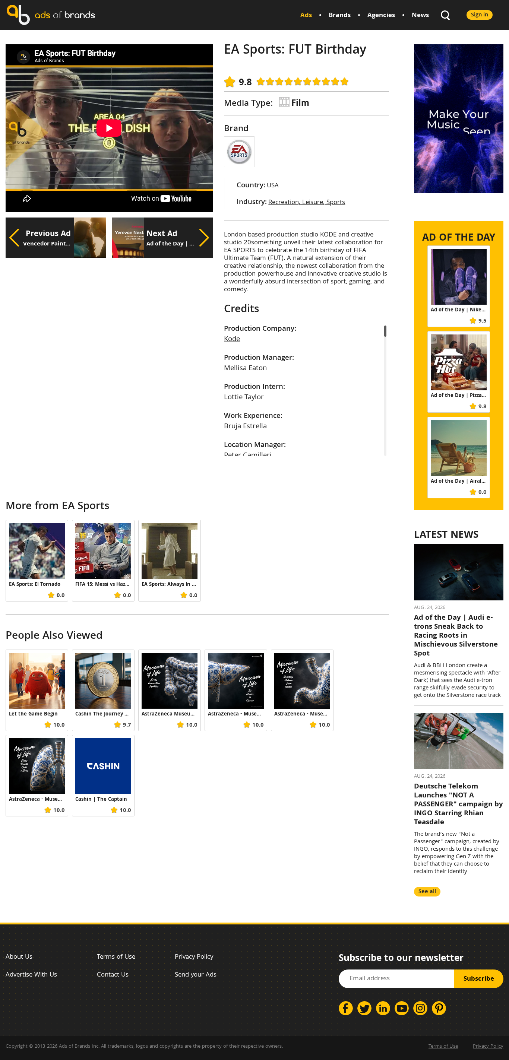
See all (427, 891)
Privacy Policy (194, 957)
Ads (306, 15)
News (420, 15)
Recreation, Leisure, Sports (306, 202)
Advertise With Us (31, 975)
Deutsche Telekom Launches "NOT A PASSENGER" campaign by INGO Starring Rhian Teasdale (458, 805)
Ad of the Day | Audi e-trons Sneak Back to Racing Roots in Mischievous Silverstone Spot (456, 636)
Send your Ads (195, 975)
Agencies (381, 15)
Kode (232, 340)
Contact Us (113, 975)
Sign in (479, 15)
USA (273, 186)
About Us (19, 957)
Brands (340, 15)
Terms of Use (116, 957)
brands (65, 14)
